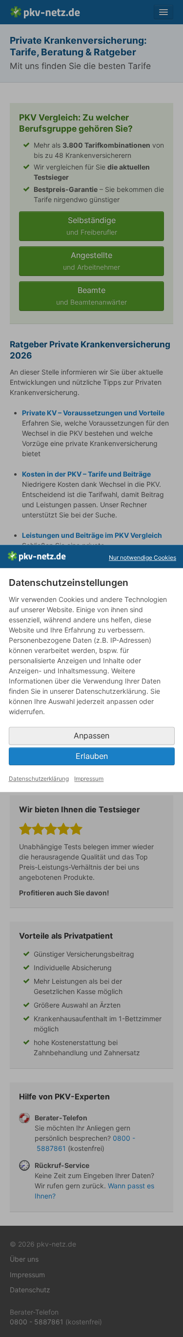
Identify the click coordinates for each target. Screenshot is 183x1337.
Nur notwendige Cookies (142, 557)
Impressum (88, 778)
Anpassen (91, 735)
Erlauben (92, 756)
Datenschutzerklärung (39, 778)
